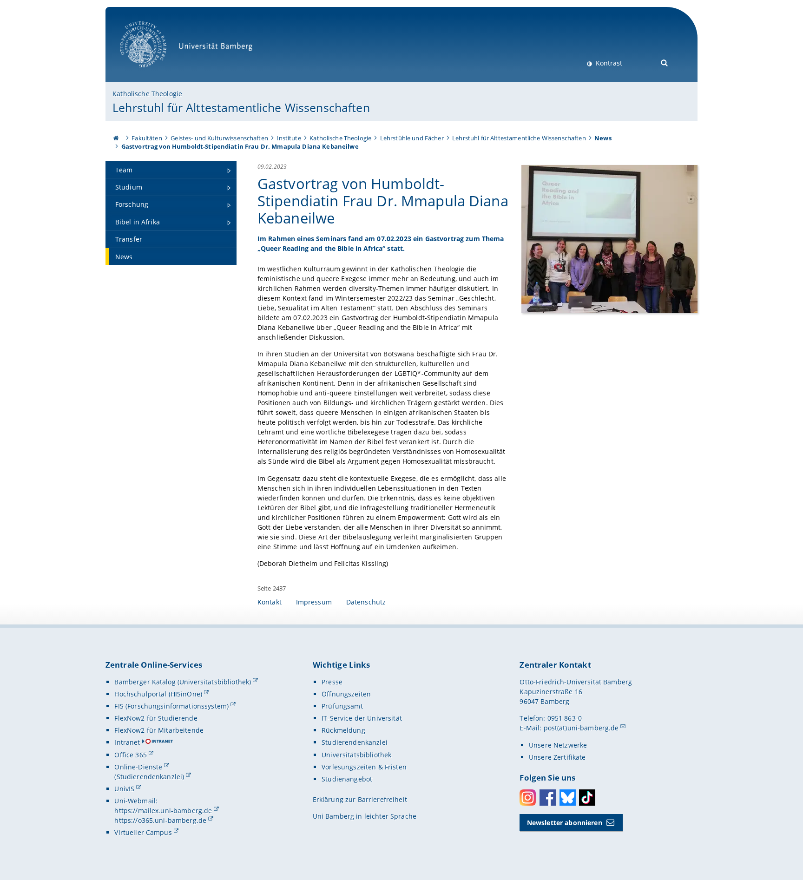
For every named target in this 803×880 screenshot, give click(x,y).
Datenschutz (366, 602)
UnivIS (124, 788)
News (603, 138)
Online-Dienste (138, 766)
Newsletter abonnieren (564, 822)
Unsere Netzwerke (558, 745)
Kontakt (269, 602)
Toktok (587, 797)
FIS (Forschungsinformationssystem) (171, 706)
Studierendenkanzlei (355, 742)
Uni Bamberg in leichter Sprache (364, 816)
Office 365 (130, 754)
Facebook (548, 797)
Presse (332, 681)
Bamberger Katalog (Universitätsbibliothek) (182, 681)
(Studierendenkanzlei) (149, 776)
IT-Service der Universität (362, 718)
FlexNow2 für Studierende (155, 718)
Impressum (314, 602)
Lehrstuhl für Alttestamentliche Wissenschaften (240, 107)
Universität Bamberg (152, 72)
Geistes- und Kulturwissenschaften (219, 138)
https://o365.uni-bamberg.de (160, 820)
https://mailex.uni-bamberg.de (163, 810)
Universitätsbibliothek (356, 754)
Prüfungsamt (342, 706)
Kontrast (608, 63)
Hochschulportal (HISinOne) (158, 694)
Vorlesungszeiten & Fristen (364, 766)
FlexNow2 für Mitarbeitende (159, 730)
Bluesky (567, 797)
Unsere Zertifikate (557, 757)
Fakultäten (147, 138)
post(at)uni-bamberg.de (581, 727)
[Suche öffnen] (664, 62)
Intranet (127, 742)
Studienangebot (347, 779)
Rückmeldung (343, 730)
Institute (288, 138)
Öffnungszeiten (346, 694)
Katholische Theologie (147, 93)
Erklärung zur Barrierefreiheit (360, 799)
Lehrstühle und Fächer (412, 138)
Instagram (528, 797)
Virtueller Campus (142, 832)
